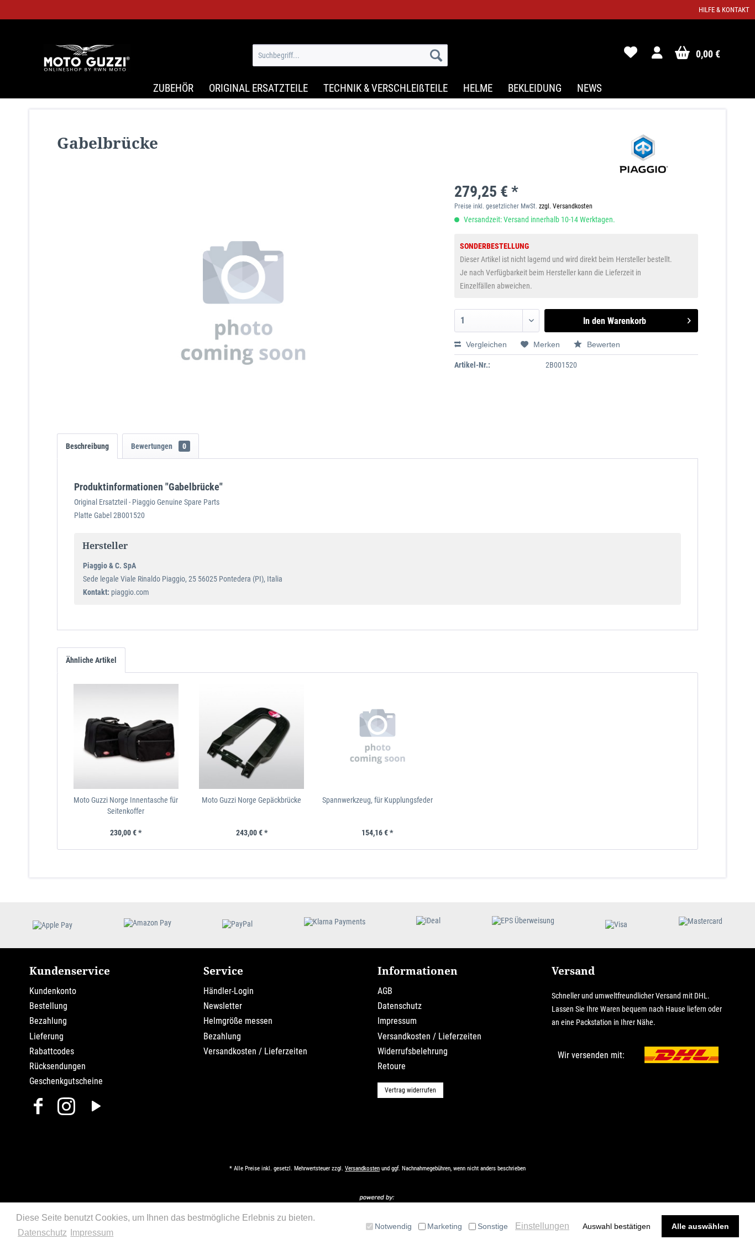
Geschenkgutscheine (66, 1081)
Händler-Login (228, 991)
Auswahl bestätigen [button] (617, 1226)
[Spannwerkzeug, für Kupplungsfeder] (377, 736)
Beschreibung (87, 446)
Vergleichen (485, 344)
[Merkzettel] (630, 55)
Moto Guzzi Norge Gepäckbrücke (251, 800)
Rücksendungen (57, 1066)
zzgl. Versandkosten (566, 206)
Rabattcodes (51, 1051)
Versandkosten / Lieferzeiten (255, 1051)
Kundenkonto (52, 991)
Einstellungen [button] (542, 1226)
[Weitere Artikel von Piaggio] (644, 153)
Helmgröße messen (237, 1021)
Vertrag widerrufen (410, 1090)
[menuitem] (350, 55)
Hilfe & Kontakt (724, 10)
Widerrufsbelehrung (413, 1051)
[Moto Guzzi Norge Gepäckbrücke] (252, 736)
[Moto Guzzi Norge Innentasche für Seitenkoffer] (126, 736)
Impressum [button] (91, 1232)
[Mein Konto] (657, 55)
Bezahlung (48, 1021)
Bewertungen (158, 446)
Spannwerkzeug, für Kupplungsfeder (377, 800)
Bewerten (602, 344)
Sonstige (493, 1226)
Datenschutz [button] (42, 1232)
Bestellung (48, 1006)
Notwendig (393, 1226)
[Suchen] (436, 55)
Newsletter (222, 1006)
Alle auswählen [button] (700, 1226)
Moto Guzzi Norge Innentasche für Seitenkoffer (126, 805)
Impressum (397, 1021)
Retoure (392, 1066)
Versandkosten (362, 1168)
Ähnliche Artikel (91, 660)
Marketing (444, 1226)
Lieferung (46, 1036)
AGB (385, 991)
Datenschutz (400, 1006)
